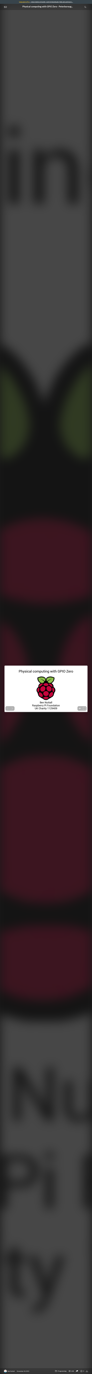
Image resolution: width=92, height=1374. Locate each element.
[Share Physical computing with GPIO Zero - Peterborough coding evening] (77, 1371)
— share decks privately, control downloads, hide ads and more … (46, 2)
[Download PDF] (87, 1371)
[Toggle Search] (85, 7)
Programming (62, 1371)
